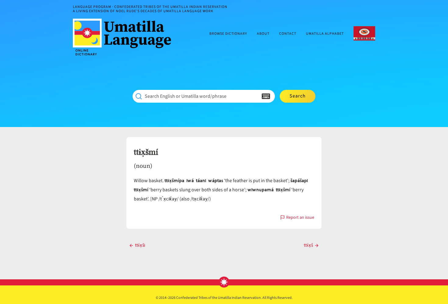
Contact (287, 34)
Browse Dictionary (228, 34)
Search (298, 96)
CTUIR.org (364, 33)
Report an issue (300, 217)
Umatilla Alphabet (325, 34)
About (263, 34)
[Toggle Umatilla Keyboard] (266, 96)
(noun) (143, 165)
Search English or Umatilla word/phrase (185, 96)
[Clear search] (253, 96)
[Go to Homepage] (124, 37)
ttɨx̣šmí (146, 152)
